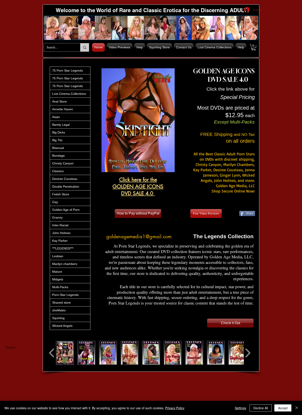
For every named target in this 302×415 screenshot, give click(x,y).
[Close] (296, 407)
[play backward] (52, 353)
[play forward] (248, 353)
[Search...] (84, 47)
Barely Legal (61, 124)
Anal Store (59, 101)
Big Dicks (58, 132)
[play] (164, 168)
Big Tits (57, 140)
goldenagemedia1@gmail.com (139, 236)
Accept (283, 408)
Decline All (260, 408)
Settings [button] (240, 408)
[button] (253, 47)
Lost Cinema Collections (69, 93)
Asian (56, 117)
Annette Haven (62, 109)
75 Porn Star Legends (67, 70)
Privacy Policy (174, 408)
